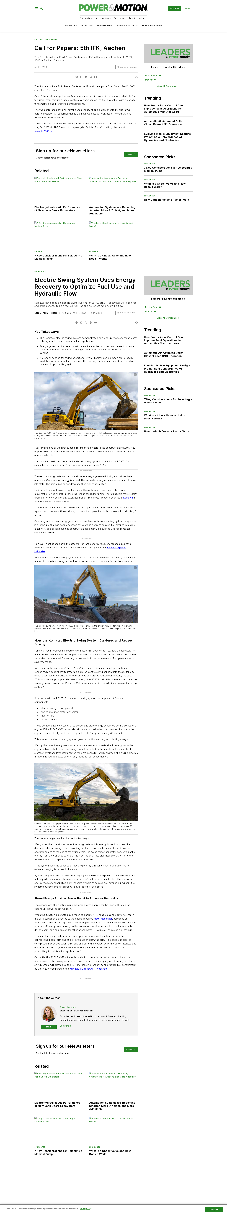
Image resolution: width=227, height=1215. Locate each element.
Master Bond (151, 75)
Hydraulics (71, 26)
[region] (113, 1209)
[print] (136, 77)
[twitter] (86, 77)
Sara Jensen (41, 312)
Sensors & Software (127, 26)
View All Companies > (168, 86)
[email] (95, 77)
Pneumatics (87, 26)
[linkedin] (81, 77)
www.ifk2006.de (43, 131)
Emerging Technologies (46, 40)
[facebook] (76, 77)
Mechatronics (104, 26)
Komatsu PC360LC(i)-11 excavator (89, 958)
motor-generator (103, 908)
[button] (36, 8)
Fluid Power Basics (152, 26)
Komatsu (66, 312)
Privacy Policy (85, 1209)
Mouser (149, 79)
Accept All (214, 1210)
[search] (41, 8)
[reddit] (90, 77)
